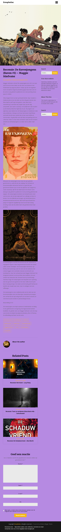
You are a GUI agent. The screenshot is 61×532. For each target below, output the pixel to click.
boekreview (17, 323)
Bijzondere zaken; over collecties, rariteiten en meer (29, 526)
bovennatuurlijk (26, 323)
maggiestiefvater (8, 327)
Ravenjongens (24, 327)
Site (20, 502)
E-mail (20, 493)
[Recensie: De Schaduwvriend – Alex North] (20, 427)
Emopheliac (8, 2)
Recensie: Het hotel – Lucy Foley (20, 383)
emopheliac (8, 80)
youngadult (7, 330)
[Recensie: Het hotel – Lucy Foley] (20, 368)
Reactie (20, 464)
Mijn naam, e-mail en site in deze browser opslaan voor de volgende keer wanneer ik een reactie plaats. (20, 510)
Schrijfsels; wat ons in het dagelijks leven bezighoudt (19, 528)
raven (17, 327)
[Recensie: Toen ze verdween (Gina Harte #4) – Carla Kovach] (20, 397)
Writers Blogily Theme (46, 524)
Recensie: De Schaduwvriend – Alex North (20, 441)
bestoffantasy (17, 320)
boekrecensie (7, 323)
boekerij (26, 320)
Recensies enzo (8, 320)
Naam (20, 485)
